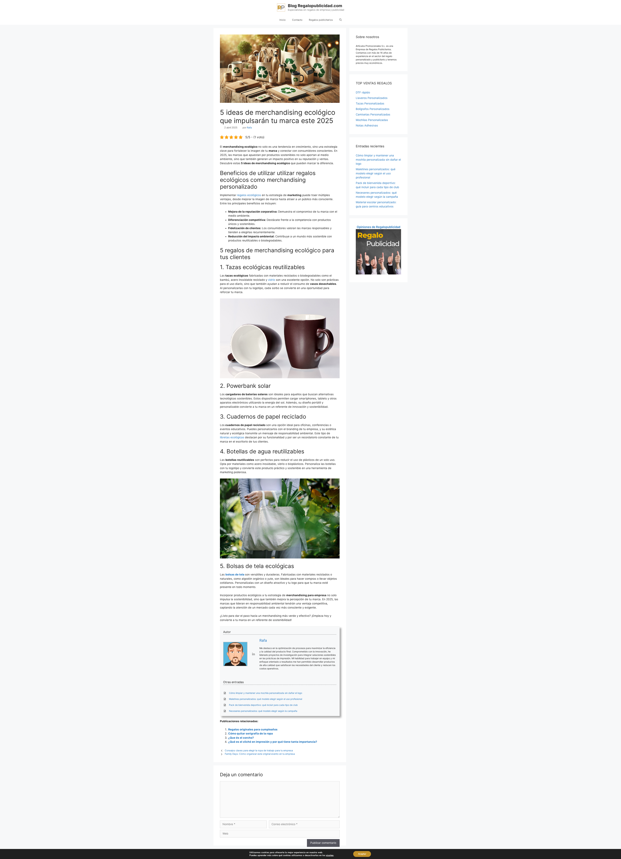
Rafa (263, 640)
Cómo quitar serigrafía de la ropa (250, 733)
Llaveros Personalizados (371, 98)
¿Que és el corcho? (241, 737)
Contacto (297, 19)
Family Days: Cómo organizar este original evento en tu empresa (260, 753)
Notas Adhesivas (367, 125)
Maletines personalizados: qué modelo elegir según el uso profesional (375, 173)
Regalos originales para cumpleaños (253, 729)
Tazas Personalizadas (370, 103)
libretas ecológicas (232, 437)
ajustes (329, 855)
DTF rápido (363, 92)
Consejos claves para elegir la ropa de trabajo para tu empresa (259, 750)
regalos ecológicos (249, 195)
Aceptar (362, 853)
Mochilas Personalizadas (372, 120)
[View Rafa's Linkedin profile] (253, 654)
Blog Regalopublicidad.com (315, 5)
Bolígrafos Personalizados (372, 109)
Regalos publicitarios (321, 19)
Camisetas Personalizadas (373, 114)
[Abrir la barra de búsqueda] (340, 20)
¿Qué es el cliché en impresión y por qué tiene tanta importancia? (272, 741)
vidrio (271, 279)
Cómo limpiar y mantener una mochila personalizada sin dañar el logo (378, 159)
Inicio (282, 19)
